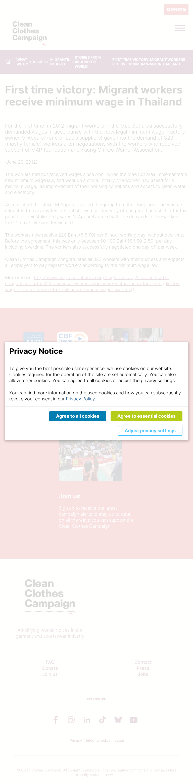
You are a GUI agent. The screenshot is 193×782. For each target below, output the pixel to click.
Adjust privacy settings (150, 430)
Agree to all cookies (77, 416)
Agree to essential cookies (146, 416)
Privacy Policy (80, 398)
